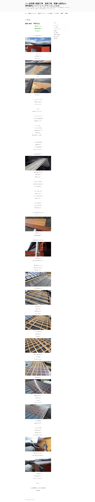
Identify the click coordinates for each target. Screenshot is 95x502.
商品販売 (66, 13)
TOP (25, 13)
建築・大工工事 (56, 36)
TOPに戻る (38, 490)
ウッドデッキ (56, 25)
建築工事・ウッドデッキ (32, 13)
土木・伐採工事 (50, 13)
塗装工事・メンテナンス (42, 13)
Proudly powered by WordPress (30, 499)
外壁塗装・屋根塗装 (57, 34)
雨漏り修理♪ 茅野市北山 (32, 23)
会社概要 (61, 13)
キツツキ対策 (56, 13)
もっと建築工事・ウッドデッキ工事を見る (38, 487)
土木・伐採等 (56, 32)
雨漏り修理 (55, 38)
